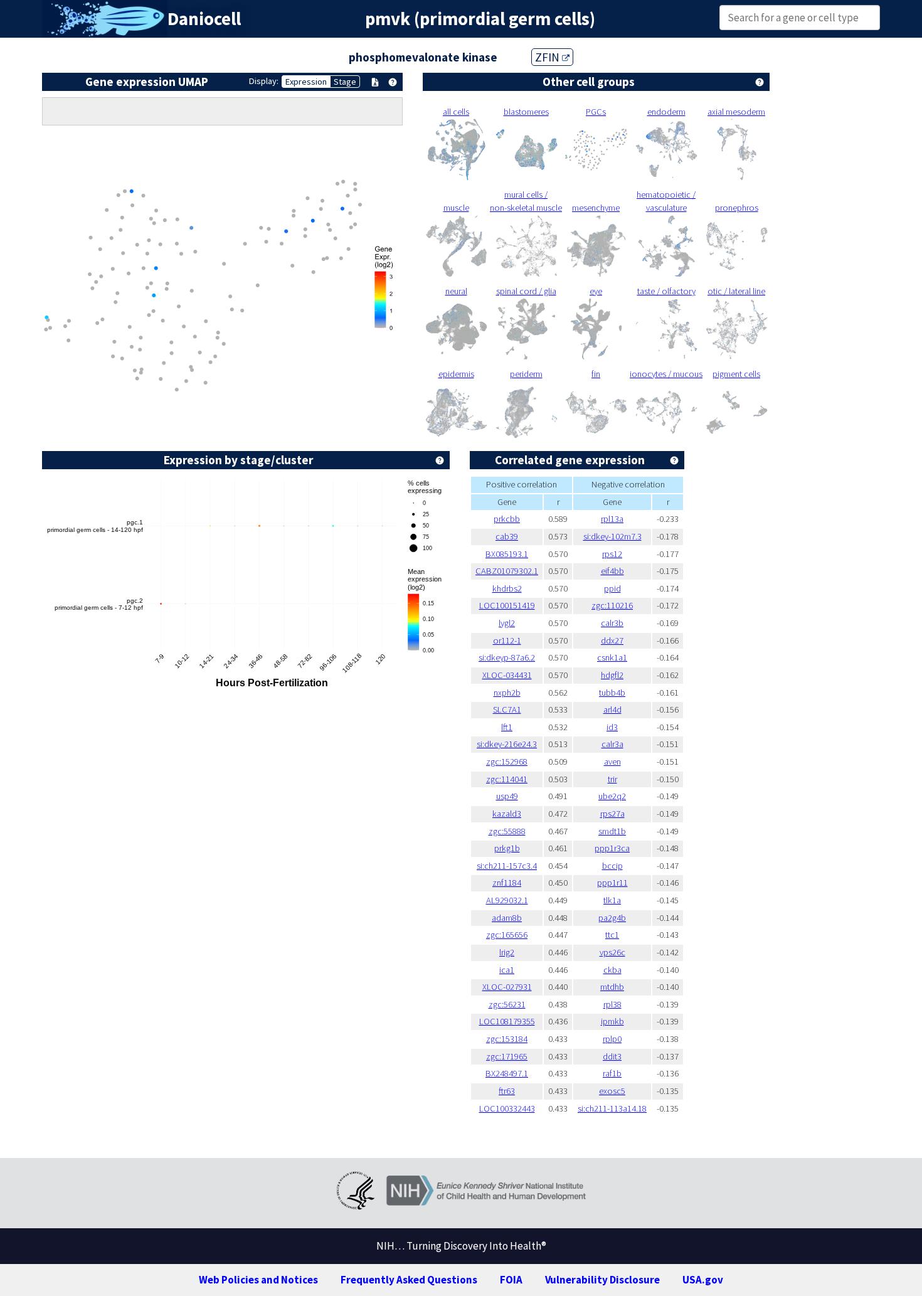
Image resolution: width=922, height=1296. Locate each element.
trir (612, 779)
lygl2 (507, 623)
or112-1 (507, 640)
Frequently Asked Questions (409, 1280)
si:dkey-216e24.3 (507, 744)
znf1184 (506, 882)
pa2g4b (612, 917)
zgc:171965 (506, 1056)
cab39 (506, 536)
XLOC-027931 (507, 986)
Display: (263, 81)
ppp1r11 (612, 882)
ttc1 (612, 934)
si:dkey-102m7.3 (612, 536)
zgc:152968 (506, 761)
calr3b (612, 623)
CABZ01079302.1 (506, 570)
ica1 (506, 969)
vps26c (612, 952)
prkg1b (507, 848)
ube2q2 (612, 796)
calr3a (612, 744)
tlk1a (612, 900)
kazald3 (506, 813)
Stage (345, 81)
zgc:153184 (506, 1038)
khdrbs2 (507, 588)
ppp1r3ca (612, 848)
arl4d (612, 709)
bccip (612, 865)
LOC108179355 (507, 1021)
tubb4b (612, 692)
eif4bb (612, 570)
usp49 (507, 796)
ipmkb (612, 1021)
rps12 (612, 554)
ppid (612, 588)
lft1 (506, 727)
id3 (612, 727)
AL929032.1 (507, 900)
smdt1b (612, 831)
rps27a (612, 813)
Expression (306, 81)
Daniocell (204, 19)
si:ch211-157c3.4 (507, 865)
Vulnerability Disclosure (602, 1280)
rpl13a (612, 518)
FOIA (511, 1280)
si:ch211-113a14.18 (612, 1108)
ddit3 (612, 1056)
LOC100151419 (507, 605)
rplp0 (612, 1038)
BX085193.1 (506, 554)
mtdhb (612, 986)
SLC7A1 (507, 709)
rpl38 (612, 1004)
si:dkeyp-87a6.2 (507, 657)
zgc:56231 (507, 1004)
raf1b (612, 1073)
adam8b (507, 917)
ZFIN (548, 57)
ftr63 (507, 1091)
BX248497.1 (506, 1073)
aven (612, 761)
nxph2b (507, 692)
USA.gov (702, 1280)
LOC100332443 (507, 1108)
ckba (612, 969)
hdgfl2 (612, 675)
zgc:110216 (612, 605)
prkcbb (507, 518)
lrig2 (506, 952)
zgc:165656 (506, 934)
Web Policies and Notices (258, 1280)
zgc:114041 (506, 779)
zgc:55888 (507, 831)
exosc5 (612, 1091)
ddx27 (612, 640)
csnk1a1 (612, 657)
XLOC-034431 (507, 675)
